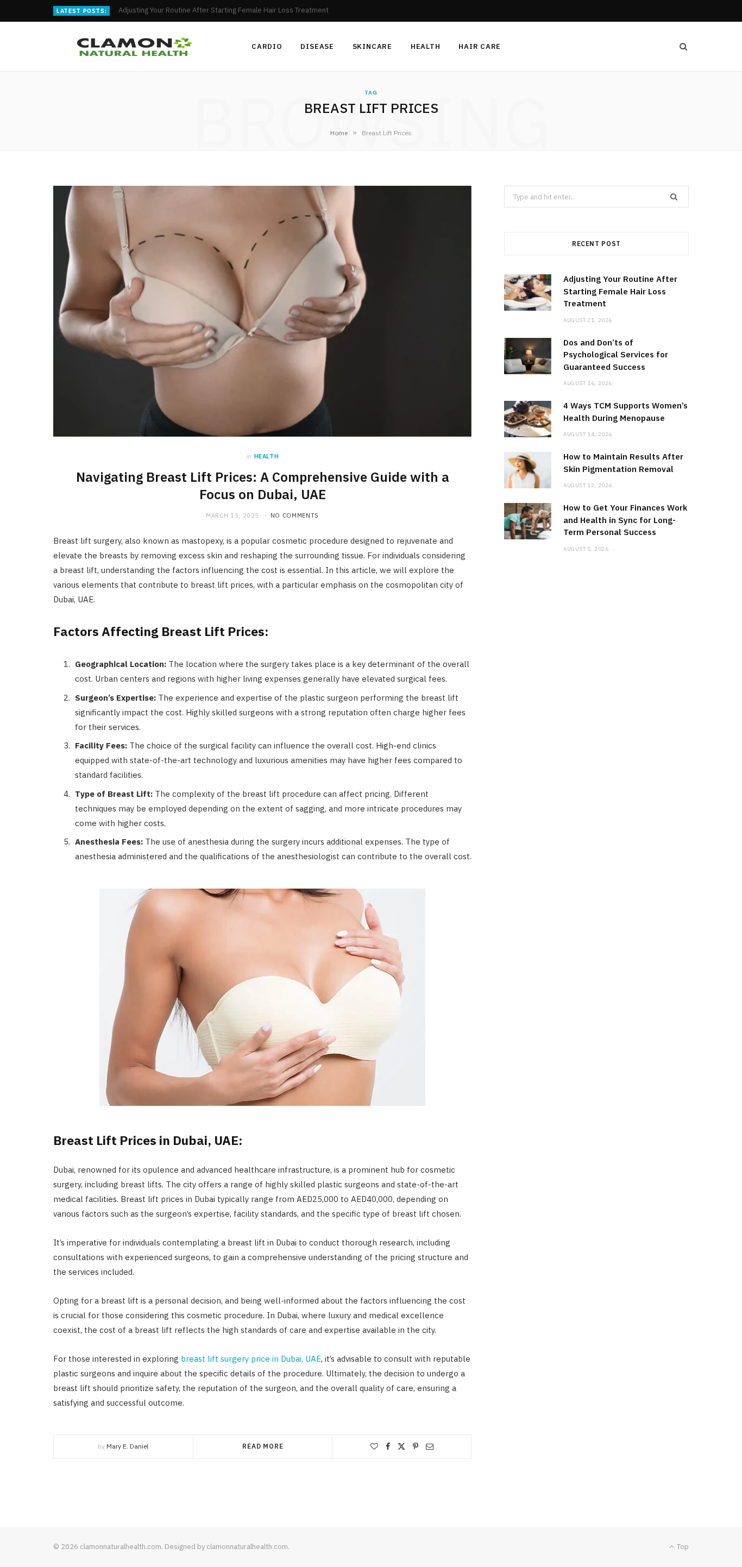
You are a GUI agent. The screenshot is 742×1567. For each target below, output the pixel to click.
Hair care (479, 46)
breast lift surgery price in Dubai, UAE (251, 1359)
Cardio (266, 46)
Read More (263, 1446)
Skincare (372, 46)
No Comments (295, 515)
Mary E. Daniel (127, 1446)
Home (339, 133)
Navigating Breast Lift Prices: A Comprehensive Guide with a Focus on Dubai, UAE (262, 485)
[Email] (429, 1446)
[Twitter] (401, 1446)
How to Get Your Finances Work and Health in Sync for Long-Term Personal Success (625, 519)
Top (682, 1546)
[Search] (680, 46)
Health (426, 46)
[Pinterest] (415, 1446)
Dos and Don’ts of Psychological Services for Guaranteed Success (225, 10)
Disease (317, 46)
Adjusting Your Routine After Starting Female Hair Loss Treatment (620, 291)
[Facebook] (388, 1446)
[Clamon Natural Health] (134, 46)
